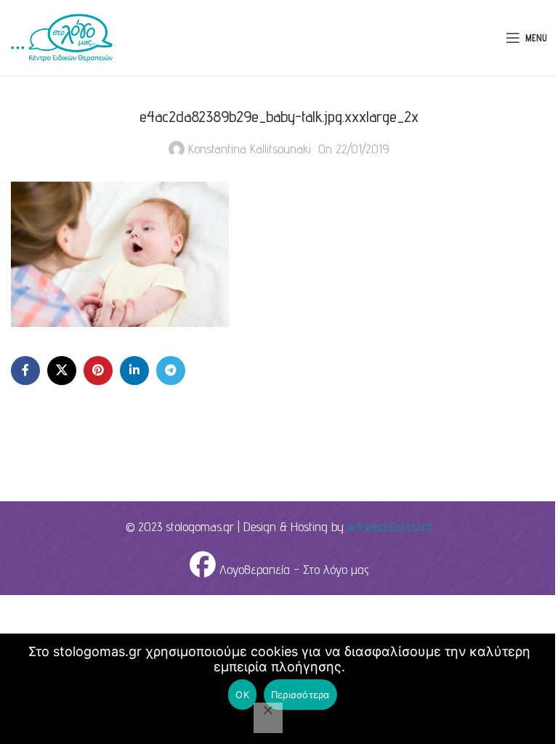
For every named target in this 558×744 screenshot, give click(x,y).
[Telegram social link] (170, 370)
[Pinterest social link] (98, 370)
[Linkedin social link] (134, 370)
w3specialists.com (389, 526)
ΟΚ (242, 694)
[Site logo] (62, 36)
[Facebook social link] (25, 370)
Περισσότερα (300, 694)
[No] (268, 718)
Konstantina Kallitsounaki (249, 148)
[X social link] (61, 370)
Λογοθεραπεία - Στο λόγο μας (292, 569)
